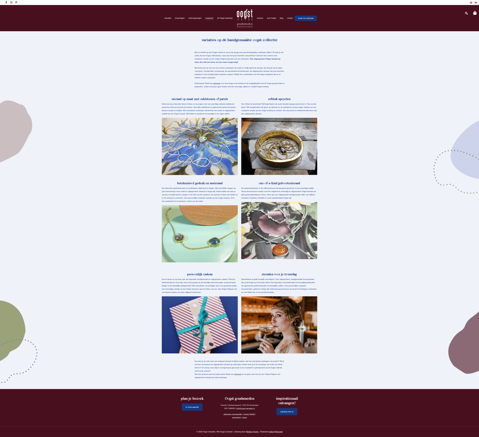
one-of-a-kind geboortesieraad (279, 183)
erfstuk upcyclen (279, 99)
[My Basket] (475, 12)
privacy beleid (249, 414)
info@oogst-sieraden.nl (245, 408)
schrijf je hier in (287, 412)
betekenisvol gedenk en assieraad (200, 183)
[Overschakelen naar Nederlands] (471, 2)
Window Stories (252, 432)
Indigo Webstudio (276, 432)
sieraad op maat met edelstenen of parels (200, 99)
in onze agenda (192, 407)
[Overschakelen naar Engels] (475, 2)
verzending (236, 417)
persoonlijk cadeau (200, 274)
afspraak (216, 83)
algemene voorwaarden (233, 414)
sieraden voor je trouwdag (279, 274)
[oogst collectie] (244, 18)
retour (244, 417)
